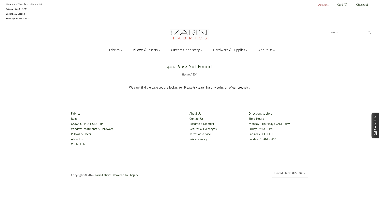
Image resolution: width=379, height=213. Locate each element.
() (342, 5)
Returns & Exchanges (203, 129)
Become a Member (202, 124)
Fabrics (75, 113)
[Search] (369, 32)
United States (288, 173)
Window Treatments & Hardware (92, 129)
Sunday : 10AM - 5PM (262, 139)
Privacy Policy (198, 139)
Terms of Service (200, 134)
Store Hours (256, 119)
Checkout (362, 5)
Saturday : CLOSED (261, 134)
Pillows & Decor (81, 134)
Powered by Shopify (125, 175)
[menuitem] (113, 49)
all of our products (237, 87)
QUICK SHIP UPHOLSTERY (87, 124)
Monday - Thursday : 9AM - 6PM (269, 124)
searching (204, 87)
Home (186, 74)
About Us (77, 139)
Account (323, 5)
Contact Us (78, 144)
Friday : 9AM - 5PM (261, 129)
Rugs (74, 119)
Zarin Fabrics (103, 175)
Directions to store (260, 113)
